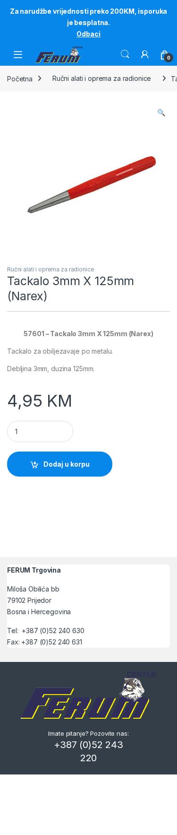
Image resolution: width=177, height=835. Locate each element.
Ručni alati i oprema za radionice (101, 78)
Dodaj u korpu (66, 464)
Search (125, 54)
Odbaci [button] (88, 34)
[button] (161, 112)
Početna (20, 78)
